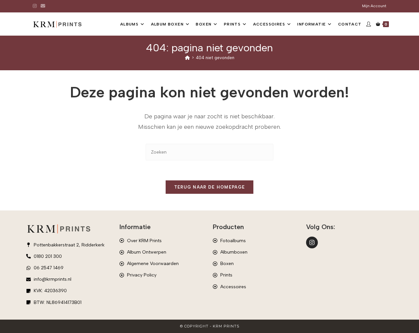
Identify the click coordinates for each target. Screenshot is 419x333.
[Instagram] (312, 242)
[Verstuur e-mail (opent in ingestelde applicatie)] (43, 6)
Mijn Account (374, 6)
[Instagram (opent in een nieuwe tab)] (36, 6)
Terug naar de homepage (209, 187)
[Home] (187, 57)
